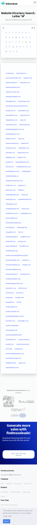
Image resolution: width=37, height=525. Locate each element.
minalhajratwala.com (12, 209)
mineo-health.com (11, 218)
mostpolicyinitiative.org (13, 279)
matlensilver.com (23, 148)
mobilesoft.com (25, 237)
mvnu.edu (9, 349)
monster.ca (25, 260)
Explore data (26, 492)
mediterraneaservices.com (14, 180)
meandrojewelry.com (22, 162)
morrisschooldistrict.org (13, 269)
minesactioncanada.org (13, 223)
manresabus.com (23, 110)
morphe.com (26, 265)
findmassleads (11, 3)
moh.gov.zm (22, 241)
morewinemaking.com (13, 265)
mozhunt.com (22, 288)
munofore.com (10, 321)
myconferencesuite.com (13, 358)
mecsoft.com (10, 166)
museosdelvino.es (11, 330)
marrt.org (21, 138)
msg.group (9, 297)
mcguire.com (21, 157)
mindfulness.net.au (12, 213)
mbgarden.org (10, 157)
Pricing (3, 496)
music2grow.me (11, 339)
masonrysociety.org (12, 143)
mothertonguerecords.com (14, 283)
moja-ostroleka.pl (11, 246)
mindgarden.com (25, 213)
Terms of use (27, 484)
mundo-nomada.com (12, 311)
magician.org (27, 78)
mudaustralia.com (11, 307)
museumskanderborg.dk (13, 335)
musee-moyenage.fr (12, 325)
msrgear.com (19, 297)
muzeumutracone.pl (22, 344)
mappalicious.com (11, 120)
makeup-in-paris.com (12, 92)
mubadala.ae (10, 302)
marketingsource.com (13, 134)
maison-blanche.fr (11, 82)
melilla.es (21, 190)
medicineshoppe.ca (12, 176)
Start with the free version (18, 454)
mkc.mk (20, 232)
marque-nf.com (11, 138)
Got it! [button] (6, 521)
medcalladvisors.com (12, 171)
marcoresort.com (11, 124)
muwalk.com (10, 344)
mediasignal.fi (26, 171)
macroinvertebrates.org (13, 78)
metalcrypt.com (11, 199)
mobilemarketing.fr (12, 237)
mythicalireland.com (12, 367)
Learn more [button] (7, 516)
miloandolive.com (11, 204)
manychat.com (25, 115)
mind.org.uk (25, 209)
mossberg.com (25, 274)
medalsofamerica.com (23, 166)
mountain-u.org (11, 288)
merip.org (24, 194)
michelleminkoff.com (24, 199)
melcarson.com (11, 190)
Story (2, 484)
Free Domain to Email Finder (9, 505)
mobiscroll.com (10, 241)
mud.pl (19, 302)
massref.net (24, 143)
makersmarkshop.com (13, 87)
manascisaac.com (24, 101)
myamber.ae (19, 349)
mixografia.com (11, 232)
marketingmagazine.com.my (15, 129)
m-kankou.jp (10, 73)
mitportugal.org (22, 227)
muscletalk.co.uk (23, 321)
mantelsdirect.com (12, 115)
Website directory (15, 492)
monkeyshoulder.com (13, 260)
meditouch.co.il (10, 185)
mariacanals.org (24, 124)
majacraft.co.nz (25, 82)
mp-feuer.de (10, 293)
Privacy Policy (18, 484)
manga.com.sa (10, 110)
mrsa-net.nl (19, 293)
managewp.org (10, 101)
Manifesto (9, 484)
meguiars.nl (21, 185)
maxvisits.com (10, 152)
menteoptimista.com (12, 194)
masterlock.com (11, 148)
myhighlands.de (11, 363)
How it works (4, 492)
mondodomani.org (12, 251)
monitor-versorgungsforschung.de (17, 255)
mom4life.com (23, 246)
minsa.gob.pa (10, 227)
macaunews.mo (21, 73)
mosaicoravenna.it (12, 274)
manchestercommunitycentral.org (16, 106)
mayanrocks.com (22, 152)
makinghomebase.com (13, 96)
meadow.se (9, 162)
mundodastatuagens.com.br (15, 316)
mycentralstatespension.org (15, 353)
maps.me (23, 120)
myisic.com (22, 363)
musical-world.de (23, 339)
